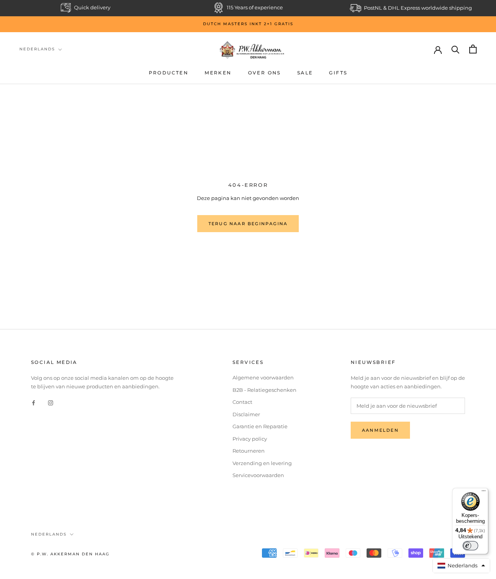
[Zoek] (455, 49)
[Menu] (483, 492)
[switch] (470, 545)
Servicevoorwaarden (258, 475)
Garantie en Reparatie (260, 426)
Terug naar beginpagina (248, 223)
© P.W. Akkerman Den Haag (70, 554)
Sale (305, 73)
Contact (242, 402)
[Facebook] (33, 402)
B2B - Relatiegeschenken (264, 390)
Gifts (338, 73)
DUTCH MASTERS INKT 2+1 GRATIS (248, 23)
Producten (169, 73)
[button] (461, 565)
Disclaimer (246, 414)
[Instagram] (50, 402)
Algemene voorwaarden (263, 377)
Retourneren (248, 451)
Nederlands (37, 49)
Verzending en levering (262, 463)
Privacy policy (249, 439)
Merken (218, 73)
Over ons (264, 73)
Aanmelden (380, 430)
